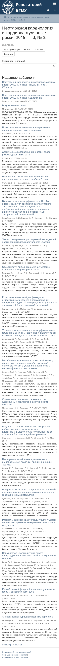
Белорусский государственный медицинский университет (16, 653)
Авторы (26, 49)
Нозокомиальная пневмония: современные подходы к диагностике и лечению (26, 128)
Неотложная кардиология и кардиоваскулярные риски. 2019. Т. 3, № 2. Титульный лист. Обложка (29, 84)
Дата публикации (12, 49)
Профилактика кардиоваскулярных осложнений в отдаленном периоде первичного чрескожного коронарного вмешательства (29, 491)
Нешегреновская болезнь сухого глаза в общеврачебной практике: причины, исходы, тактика (27, 461)
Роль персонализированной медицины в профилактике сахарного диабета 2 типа (25, 178)
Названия (38, 49)
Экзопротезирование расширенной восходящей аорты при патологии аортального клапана (29, 240)
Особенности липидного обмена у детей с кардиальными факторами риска (26, 268)
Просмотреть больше (12, 644)
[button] (48, 10)
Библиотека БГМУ (11, 657)
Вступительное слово (14, 105)
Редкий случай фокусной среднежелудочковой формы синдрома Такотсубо (28, 590)
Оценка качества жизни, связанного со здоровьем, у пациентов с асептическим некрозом (25, 401)
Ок (54, 66)
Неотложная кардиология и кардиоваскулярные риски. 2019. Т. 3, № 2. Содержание (29, 96)
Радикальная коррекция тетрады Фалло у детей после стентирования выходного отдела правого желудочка (29, 522)
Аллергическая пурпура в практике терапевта (27, 616)
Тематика (8, 54)
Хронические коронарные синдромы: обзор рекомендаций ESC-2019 (26, 153)
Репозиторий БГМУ (29, 7)
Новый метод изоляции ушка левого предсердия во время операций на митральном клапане (29, 555)
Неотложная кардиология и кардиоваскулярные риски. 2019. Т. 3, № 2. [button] (26, 18)
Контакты (25, 657)
